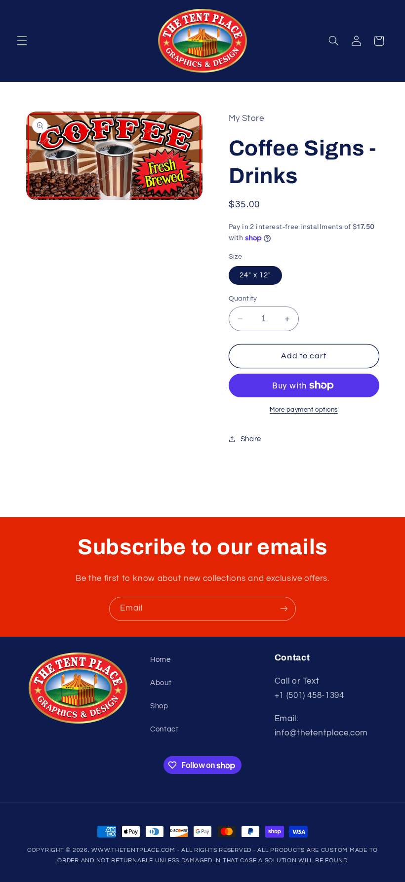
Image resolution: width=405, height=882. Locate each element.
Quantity (243, 298)
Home (160, 659)
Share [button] (251, 439)
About (160, 683)
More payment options (304, 410)
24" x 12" (255, 275)
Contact (164, 729)
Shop (159, 706)
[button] (21, 41)
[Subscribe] (284, 609)
